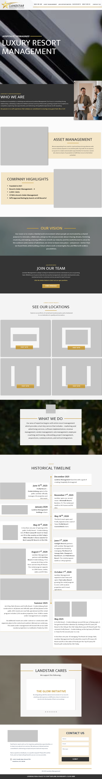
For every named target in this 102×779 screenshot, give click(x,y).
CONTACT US (97, 4)
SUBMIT (75, 759)
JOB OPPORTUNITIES (65, 4)
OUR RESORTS (76, 4)
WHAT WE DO (86, 4)
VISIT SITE (24, 347)
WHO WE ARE (38, 4)
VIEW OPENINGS (51, 286)
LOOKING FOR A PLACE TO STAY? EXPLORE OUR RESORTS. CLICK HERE (51, 776)
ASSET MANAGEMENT (50, 4)
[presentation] (45, 711)
